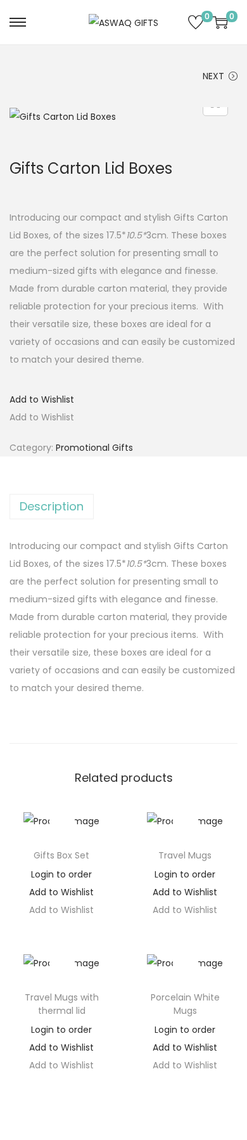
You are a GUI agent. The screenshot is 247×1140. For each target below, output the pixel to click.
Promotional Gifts (94, 447)
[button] (42, 399)
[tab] (124, 506)
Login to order (61, 874)
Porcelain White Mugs (185, 1004)
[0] (195, 22)
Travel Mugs (185, 855)
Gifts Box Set (61, 855)
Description (52, 506)
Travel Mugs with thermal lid (62, 1004)
